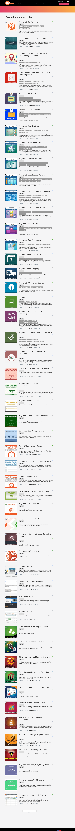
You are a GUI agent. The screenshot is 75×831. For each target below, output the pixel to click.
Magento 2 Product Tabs (28, 224)
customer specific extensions (24, 83)
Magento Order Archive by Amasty (32, 795)
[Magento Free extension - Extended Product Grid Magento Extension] (11, 692)
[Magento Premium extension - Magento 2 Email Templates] (11, 244)
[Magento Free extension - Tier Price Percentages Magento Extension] (11, 739)
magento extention (23, 165)
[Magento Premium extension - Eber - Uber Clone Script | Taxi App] (11, 43)
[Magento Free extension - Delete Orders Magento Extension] (11, 646)
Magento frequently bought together (34, 765)
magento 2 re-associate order (42, 130)
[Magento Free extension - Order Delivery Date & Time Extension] (11, 495)
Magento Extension (32, 258)
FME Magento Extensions (29, 551)
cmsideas (31, 773)
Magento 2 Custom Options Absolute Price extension (28, 339)
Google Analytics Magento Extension (33, 702)
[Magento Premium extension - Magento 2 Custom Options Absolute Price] (11, 337)
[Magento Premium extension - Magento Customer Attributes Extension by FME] (11, 538)
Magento (21, 62)
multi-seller (31, 62)
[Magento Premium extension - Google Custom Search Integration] (11, 586)
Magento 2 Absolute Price (39, 341)
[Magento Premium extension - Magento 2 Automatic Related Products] (11, 195)
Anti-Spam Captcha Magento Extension (34, 749)
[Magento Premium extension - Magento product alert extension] (11, 784)
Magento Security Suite (28, 566)
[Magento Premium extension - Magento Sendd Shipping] (11, 273)
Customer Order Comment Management (35, 368)
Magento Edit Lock (26, 611)
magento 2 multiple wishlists (24, 163)
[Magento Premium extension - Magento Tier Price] (11, 302)
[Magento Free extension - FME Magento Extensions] (11, 555)
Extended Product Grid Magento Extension (36, 687)
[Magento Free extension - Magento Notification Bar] (11, 405)
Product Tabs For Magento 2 (30, 110)
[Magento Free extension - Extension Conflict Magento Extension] (11, 676)
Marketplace (26, 62)
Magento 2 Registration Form (30, 142)
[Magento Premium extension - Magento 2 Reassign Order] (11, 130)
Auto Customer (26, 320)
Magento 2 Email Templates (30, 240)
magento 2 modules (34, 83)
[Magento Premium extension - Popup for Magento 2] (11, 98)
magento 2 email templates (24, 244)
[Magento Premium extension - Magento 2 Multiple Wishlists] (11, 163)
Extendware (32, 634)
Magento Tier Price (26, 297)
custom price (32, 81)
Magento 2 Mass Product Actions (32, 175)
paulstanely (32, 546)
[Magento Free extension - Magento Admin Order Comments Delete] (11, 466)
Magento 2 (42, 26)
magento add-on (28, 148)
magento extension (44, 146)
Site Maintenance (26, 596)
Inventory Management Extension (32, 476)
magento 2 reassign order (32, 130)
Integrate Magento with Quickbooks (33, 519)
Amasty (31, 574)
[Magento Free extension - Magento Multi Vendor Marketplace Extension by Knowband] (11, 58)
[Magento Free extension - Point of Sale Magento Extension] (11, 450)
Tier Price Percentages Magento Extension (35, 734)
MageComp (31, 264)
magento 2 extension (23, 130)
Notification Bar (39, 258)
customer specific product (24, 81)
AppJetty (31, 364)
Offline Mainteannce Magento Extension (34, 657)
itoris (31, 138)
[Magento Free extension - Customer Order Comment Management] (11, 373)
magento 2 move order (23, 132)
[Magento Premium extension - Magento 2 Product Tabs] (11, 228)
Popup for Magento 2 (27, 93)
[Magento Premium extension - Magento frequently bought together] (11, 769)
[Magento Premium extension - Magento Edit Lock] (11, 616)
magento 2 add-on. (38, 181)
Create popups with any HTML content (26, 97)
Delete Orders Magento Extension (32, 642)
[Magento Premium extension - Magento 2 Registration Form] (11, 147)
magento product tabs (23, 116)
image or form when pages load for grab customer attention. (30, 99)
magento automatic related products (40, 195)
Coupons (61, 1)
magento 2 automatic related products (26, 195)
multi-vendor (37, 62)
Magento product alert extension (32, 780)
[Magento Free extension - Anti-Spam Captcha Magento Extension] (11, 754)
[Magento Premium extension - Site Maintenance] (11, 601)
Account (67, 1)
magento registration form (34, 146)
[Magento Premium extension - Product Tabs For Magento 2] (11, 114)
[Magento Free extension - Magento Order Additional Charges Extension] (11, 388)
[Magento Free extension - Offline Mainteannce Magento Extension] (11, 661)
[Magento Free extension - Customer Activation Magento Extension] (11, 631)
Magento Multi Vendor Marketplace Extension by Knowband (33, 54)
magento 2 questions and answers (25, 211)
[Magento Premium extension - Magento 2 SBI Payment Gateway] (11, 287)
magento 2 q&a (34, 211)
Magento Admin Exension (29, 504)
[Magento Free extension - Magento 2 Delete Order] (11, 25)
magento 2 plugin (47, 114)
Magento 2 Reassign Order (29, 126)
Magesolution (32, 105)
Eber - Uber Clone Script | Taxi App (32, 38)
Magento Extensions (32, 273)
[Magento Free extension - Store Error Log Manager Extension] (11, 435)
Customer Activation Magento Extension (35, 627)
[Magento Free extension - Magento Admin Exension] (11, 508)
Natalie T (31, 68)
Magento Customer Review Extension (33, 416)
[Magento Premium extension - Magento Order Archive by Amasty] (11, 799)
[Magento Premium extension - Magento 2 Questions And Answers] (11, 212)
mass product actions (47, 179)
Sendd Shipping (39, 273)
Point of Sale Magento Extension (32, 446)
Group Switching (33, 320)
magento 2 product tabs (24, 114)
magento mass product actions (37, 179)
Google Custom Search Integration (32, 581)
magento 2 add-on (32, 114)
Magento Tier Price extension (32, 301)
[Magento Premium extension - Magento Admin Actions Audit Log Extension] (11, 356)
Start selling (64, 4)
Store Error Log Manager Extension (32, 431)
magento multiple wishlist (35, 163)
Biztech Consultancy (33, 376)
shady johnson (32, 46)
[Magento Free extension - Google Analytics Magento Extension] (11, 707)
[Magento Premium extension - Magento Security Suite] (11, 571)
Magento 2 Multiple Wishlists (30, 158)
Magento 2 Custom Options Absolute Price (35, 332)
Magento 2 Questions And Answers (32, 207)
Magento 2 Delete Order (28, 22)
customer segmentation (40, 81)
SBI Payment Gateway (39, 287)
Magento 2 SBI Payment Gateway (32, 283)
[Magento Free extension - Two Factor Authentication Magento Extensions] (11, 722)
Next (32, 811)
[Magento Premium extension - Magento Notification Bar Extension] (11, 259)
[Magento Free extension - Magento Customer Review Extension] (11, 420)
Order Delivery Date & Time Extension (34, 491)
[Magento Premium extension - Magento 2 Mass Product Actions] (11, 179)
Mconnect (31, 89)
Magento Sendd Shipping (29, 268)
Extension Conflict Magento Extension (34, 672)
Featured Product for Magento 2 (25, 26)
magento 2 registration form (24, 146)
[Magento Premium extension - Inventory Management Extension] (11, 481)
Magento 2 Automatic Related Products (34, 191)
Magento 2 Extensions (35, 26)
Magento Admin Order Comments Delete (35, 461)
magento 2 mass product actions (25, 179)
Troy (31, 589)
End (35, 811)
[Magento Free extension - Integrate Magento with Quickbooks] (11, 523)
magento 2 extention (39, 114)
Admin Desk (21, 24)
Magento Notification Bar (24, 258)
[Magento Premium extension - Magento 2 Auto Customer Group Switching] (11, 316)
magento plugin (22, 148)
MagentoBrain (32, 34)
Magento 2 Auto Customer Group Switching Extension (28, 322)
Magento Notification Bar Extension (33, 254)
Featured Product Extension (24, 28)
